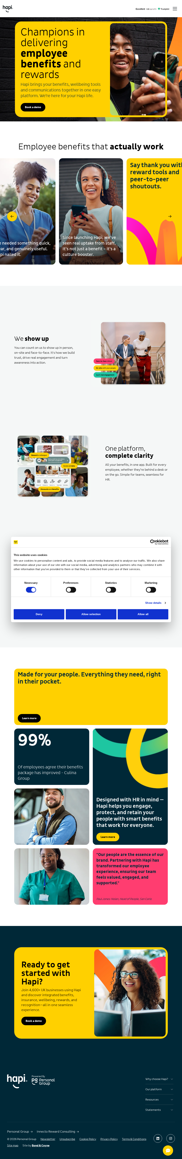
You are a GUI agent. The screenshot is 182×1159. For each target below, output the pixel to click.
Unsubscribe (67, 1139)
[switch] (71, 590)
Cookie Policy (87, 1139)
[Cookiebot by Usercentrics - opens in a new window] (152, 542)
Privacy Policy (109, 1139)
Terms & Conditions (134, 1139)
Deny (39, 614)
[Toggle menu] (175, 8)
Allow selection (91, 614)
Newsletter (48, 1139)
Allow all (143, 614)
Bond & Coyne (40, 1145)
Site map (12, 1145)
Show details (153, 602)
